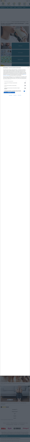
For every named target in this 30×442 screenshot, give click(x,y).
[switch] (25, 82)
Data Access (15, 95)
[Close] (28, 68)
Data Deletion (10, 95)
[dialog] (15, 221)
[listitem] (15, 81)
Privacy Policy (19, 95)
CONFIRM (9, 92)
